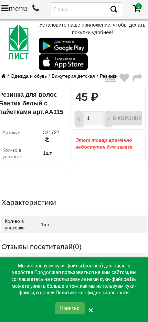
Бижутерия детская (73, 76)
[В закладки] (126, 78)
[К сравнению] (112, 78)
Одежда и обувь (29, 76)
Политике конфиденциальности (92, 292)
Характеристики (28, 202)
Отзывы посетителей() (41, 246)
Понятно (70, 308)
